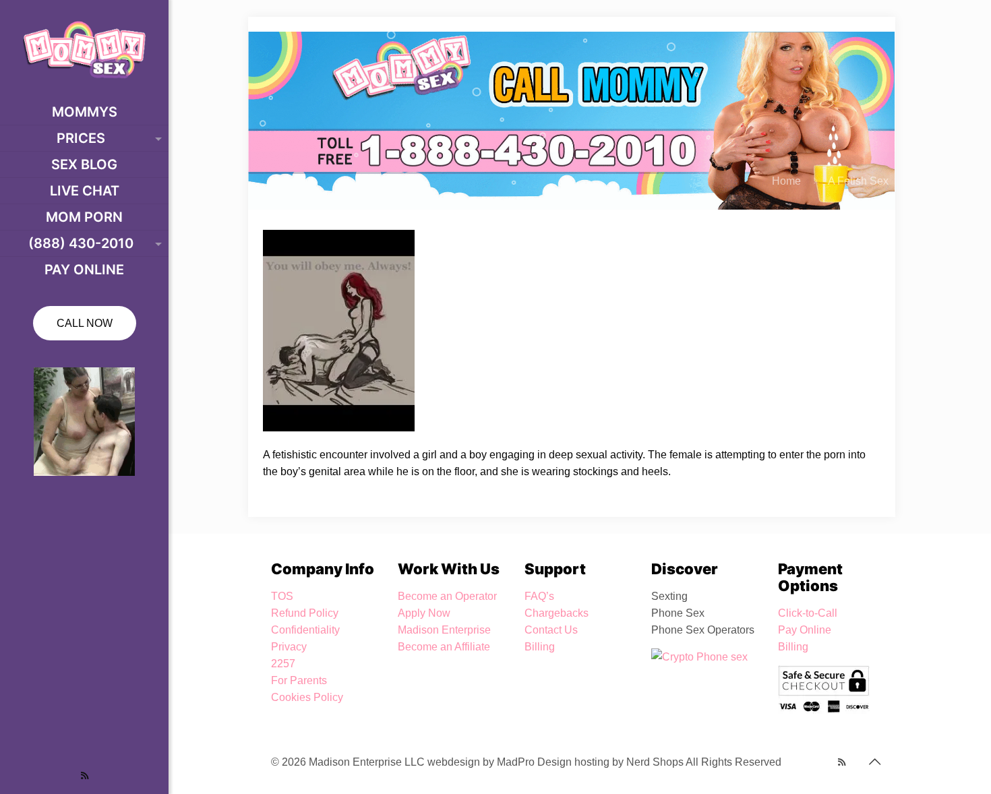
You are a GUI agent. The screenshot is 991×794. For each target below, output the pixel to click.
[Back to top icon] (874, 761)
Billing (539, 646)
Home (786, 181)
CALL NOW (85, 323)
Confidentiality (305, 630)
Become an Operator (447, 596)
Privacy (289, 646)
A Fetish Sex (858, 181)
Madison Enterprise (444, 630)
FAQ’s (539, 596)
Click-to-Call (807, 613)
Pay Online (804, 630)
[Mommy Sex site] (84, 49)
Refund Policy (304, 613)
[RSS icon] (85, 775)
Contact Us (551, 630)
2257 (283, 663)
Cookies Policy (307, 697)
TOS (282, 596)
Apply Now (424, 613)
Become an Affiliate (444, 646)
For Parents (299, 680)
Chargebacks (556, 613)
